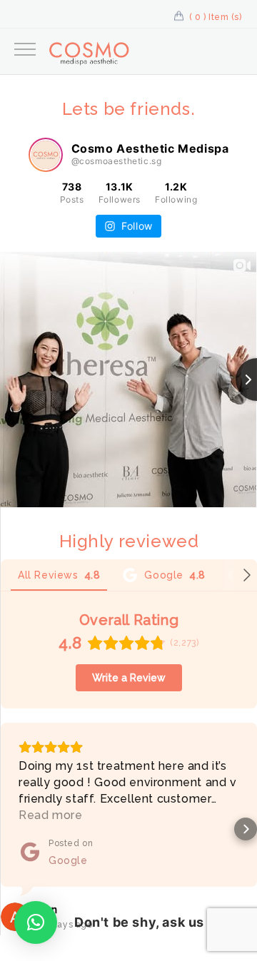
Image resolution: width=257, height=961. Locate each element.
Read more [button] (50, 815)
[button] (11, 829)
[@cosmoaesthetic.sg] (45, 155)
